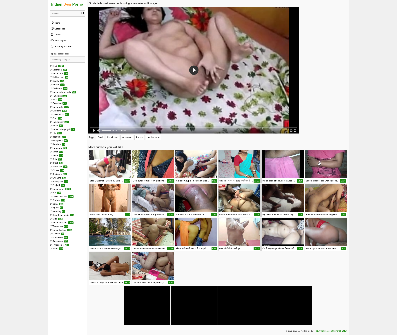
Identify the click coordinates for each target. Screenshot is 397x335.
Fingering (59, 148)
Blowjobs (58, 144)
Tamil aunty (60, 122)
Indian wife (60, 107)
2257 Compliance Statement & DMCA (331, 331)
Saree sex (59, 166)
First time (59, 103)
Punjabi (58, 185)
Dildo (57, 218)
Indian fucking (62, 230)
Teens (57, 155)
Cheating (59, 178)
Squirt (57, 248)
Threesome (60, 245)
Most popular (60, 40)
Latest (57, 34)
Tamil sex (59, 96)
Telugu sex (60, 226)
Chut (57, 118)
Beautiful (59, 137)
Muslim (58, 84)
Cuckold (58, 233)
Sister (57, 151)
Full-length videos (63, 46)
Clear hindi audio (63, 215)
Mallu (57, 125)
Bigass (57, 207)
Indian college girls (63, 92)
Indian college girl (63, 129)
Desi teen (59, 69)
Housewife (59, 237)
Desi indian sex (62, 196)
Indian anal (60, 73)
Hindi (57, 66)
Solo (56, 159)
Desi (100, 137)
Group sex (59, 140)
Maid (57, 99)
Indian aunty (61, 189)
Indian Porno (67, 4)
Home (57, 23)
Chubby (58, 200)
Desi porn (59, 174)
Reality (58, 81)
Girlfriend (59, 110)
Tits (57, 133)
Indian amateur (62, 222)
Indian (139, 137)
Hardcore (112, 137)
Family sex (60, 181)
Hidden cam (60, 77)
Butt (56, 192)
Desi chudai (60, 114)
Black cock (59, 241)
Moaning (58, 211)
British (57, 163)
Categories (59, 28)
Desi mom (59, 88)
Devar (57, 204)
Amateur (127, 137)
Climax (58, 170)
